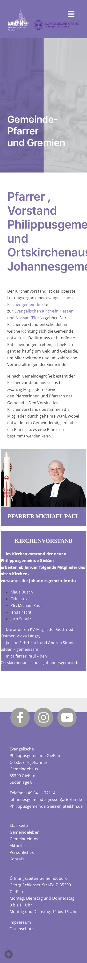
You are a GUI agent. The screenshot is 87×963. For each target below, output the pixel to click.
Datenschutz (22, 928)
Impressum (20, 922)
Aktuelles (18, 845)
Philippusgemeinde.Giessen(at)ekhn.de (46, 806)
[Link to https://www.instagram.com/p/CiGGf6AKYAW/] (43, 717)
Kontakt (17, 859)
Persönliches (22, 852)
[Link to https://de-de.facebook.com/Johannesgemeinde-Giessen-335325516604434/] (20, 717)
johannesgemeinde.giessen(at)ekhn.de (46, 799)
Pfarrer (26, 196)
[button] (8, 954)
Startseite (19, 825)
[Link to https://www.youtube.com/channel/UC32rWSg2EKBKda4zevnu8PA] (67, 717)
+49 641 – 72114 (40, 793)
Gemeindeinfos (24, 838)
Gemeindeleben (24, 832)
